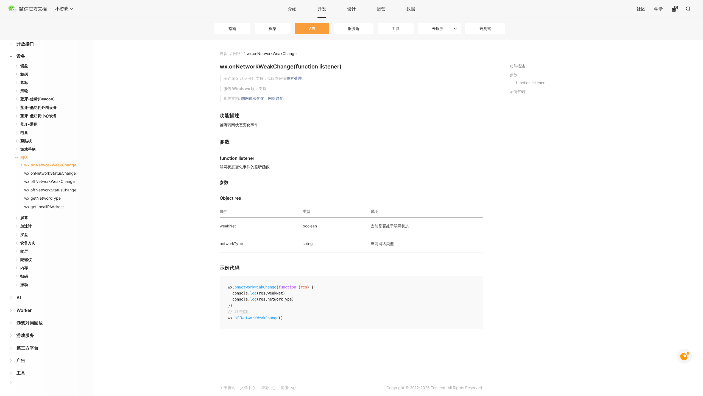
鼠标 (24, 82)
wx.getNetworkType (42, 198)
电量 (24, 132)
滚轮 (24, 90)
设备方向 (28, 242)
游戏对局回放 (29, 323)
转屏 (24, 251)
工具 (396, 28)
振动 (24, 284)
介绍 (292, 9)
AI (18, 297)
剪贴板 (26, 140)
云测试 (485, 28)
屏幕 (24, 217)
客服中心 (288, 387)
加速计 (26, 226)
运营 (381, 9)
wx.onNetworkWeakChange (50, 165)
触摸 (24, 74)
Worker (24, 310)
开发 (321, 9)
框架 (273, 28)
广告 (20, 360)
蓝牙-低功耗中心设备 (38, 115)
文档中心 (247, 387)
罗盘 (24, 234)
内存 (24, 267)
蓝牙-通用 (29, 124)
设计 (351, 9)
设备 (20, 56)
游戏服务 (25, 335)
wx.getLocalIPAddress (44, 206)
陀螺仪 (26, 259)
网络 (24, 157)
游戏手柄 (28, 149)
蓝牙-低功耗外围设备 (38, 107)
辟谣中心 (268, 387)
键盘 (24, 65)
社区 (641, 9)
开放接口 (25, 43)
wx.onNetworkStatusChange (50, 173)
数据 (410, 9)
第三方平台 (27, 348)
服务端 (353, 28)
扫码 (24, 276)
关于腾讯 (227, 387)
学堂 (658, 9)
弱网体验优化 (252, 98)
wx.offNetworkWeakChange (49, 181)
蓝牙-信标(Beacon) (37, 99)
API (312, 28)
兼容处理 (294, 78)
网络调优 (275, 98)
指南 (232, 28)
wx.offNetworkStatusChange (50, 190)
